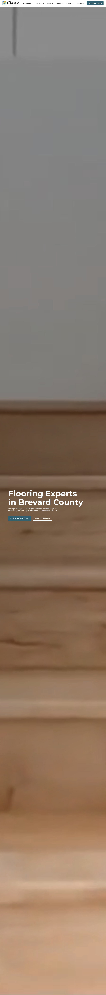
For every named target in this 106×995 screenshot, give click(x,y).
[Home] (10, 3)
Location (70, 3)
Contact (80, 3)
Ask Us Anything (95, 3)
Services (39, 3)
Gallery (50, 3)
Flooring (27, 3)
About (59, 3)
